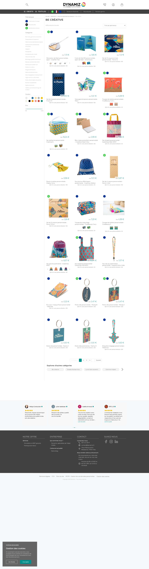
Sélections (53, 16)
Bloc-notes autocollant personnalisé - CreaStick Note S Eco (86, 141)
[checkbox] (34, 21)
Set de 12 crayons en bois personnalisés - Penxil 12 (110, 59)
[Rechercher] (27, 4)
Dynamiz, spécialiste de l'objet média (60, 444)
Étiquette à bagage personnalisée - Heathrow (113, 346)
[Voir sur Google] (26, 406)
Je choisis (12, 562)
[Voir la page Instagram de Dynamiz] (111, 441)
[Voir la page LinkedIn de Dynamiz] (116, 441)
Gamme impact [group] (111, 369)
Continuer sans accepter (12, 545)
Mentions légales (44, 476)
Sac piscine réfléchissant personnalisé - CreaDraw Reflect (85, 182)
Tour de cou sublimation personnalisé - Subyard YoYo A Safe (113, 264)
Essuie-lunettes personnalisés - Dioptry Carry (56, 182)
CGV (53, 476)
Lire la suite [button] (81, 421)
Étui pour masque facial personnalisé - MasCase (58, 305)
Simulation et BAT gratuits (32, 443)
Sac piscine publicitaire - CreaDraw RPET (57, 264)
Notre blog (54, 451)
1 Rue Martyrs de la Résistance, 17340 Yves (88, 448)
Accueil (47, 16)
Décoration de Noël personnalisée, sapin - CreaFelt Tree (57, 59)
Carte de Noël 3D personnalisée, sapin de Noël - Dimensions (85, 59)
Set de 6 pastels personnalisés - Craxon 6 (56, 100)
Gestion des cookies (103, 476)
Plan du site (60, 476)
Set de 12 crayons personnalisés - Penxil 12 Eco (56, 223)
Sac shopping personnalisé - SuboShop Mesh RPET (111, 141)
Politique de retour (30, 445)
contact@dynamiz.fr (87, 445)
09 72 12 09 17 (85, 443)
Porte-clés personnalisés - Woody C (113, 305)
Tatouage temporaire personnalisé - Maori (86, 100)
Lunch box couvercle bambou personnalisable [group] (93, 369)
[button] (122, 369)
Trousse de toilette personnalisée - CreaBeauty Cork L (113, 100)
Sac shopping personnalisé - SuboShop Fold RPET (84, 264)
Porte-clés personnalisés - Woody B (86, 305)
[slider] (26, 109)
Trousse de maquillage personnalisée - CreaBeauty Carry (85, 223)
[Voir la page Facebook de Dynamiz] (106, 441)
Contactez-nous (82, 441)
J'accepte (26, 562)
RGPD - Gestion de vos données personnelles (80, 476)
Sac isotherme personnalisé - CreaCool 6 (55, 141)
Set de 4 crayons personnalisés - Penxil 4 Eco (112, 182)
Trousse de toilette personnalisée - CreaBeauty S (113, 223)
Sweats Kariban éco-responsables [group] (74, 369)
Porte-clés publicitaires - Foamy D (85, 346)
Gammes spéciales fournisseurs (66, 16)
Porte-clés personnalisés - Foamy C (57, 346)
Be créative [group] (55, 369)
